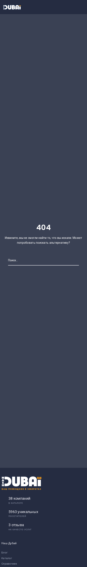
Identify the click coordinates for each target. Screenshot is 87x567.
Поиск (75, 260)
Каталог (6, 558)
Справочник (9, 563)
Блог (4, 552)
